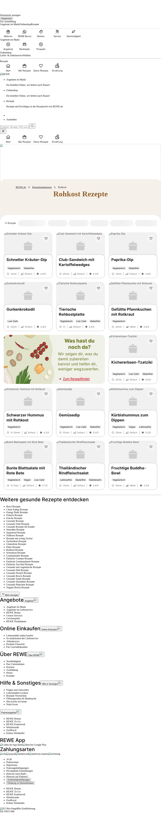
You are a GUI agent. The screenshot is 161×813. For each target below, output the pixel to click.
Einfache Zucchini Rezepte (19, 564)
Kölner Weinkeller (15, 733)
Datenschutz (12, 762)
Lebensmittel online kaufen (19, 635)
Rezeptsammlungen (42, 187)
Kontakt (10, 675)
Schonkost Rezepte (15, 552)
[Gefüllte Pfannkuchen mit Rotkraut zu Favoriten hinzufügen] (151, 288)
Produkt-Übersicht (15, 644)
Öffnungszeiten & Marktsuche (21, 698)
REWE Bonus (13, 612)
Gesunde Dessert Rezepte (19, 573)
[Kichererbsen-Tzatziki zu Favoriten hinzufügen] (151, 341)
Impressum (11, 765)
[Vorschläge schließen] (3, 131)
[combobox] (14, 127)
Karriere (10, 667)
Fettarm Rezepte (14, 515)
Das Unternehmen (15, 664)
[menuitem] (8, 33)
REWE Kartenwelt (15, 724)
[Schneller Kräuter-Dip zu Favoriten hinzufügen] (46, 238)
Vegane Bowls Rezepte (17, 587)
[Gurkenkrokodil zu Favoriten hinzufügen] (46, 288)
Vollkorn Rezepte (15, 535)
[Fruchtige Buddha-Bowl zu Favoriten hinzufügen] (151, 447)
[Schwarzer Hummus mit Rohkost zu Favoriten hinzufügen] (46, 394)
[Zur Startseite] (10, 4)
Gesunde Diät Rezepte (17, 570)
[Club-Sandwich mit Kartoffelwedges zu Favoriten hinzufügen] (98, 238)
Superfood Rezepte (15, 532)
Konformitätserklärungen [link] (19, 780)
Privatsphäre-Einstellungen (19, 770)
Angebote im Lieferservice (19, 609)
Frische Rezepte (14, 518)
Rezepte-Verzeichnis (16, 695)
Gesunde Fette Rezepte (17, 524)
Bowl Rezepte (13, 506)
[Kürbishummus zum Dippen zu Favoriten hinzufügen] (151, 394)
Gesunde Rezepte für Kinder (20, 526)
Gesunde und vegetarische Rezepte (23, 567)
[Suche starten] (32, 126)
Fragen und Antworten (17, 690)
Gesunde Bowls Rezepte (18, 576)
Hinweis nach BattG (16, 773)
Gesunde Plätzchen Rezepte (20, 584)
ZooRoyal (11, 730)
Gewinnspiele (13, 618)
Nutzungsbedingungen (17, 768)
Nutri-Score (12, 704)
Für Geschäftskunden (17, 647)
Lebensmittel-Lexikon (17, 693)
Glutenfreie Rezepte (16, 544)
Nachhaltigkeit (13, 661)
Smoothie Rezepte (15, 529)
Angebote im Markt (16, 607)
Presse (9, 672)
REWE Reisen (13, 718)
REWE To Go (13, 721)
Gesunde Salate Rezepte (18, 578)
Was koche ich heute (16, 701)
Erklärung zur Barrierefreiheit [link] (20, 783)
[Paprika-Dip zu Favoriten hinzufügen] (151, 238)
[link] (83, 82)
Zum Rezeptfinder (76, 379)
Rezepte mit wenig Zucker (19, 538)
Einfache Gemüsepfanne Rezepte (22, 561)
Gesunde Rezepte (15, 521)
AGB (9, 759)
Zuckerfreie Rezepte (16, 541)
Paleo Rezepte (13, 547)
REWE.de (21, 187)
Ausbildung (12, 670)
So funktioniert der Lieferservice (22, 638)
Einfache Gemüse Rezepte (19, 558)
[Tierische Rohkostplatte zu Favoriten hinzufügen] (98, 288)
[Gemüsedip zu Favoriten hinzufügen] (98, 394)
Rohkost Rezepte (14, 550)
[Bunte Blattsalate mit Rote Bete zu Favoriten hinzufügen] (46, 447)
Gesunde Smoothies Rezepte (20, 581)
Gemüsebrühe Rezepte (17, 555)
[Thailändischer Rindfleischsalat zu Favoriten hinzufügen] (98, 447)
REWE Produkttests (16, 621)
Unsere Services (14, 615)
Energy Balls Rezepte (17, 512)
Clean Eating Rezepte (17, 509)
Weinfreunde (12, 727)
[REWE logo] (5, 74)
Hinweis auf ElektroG (17, 776)
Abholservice (12, 641)
